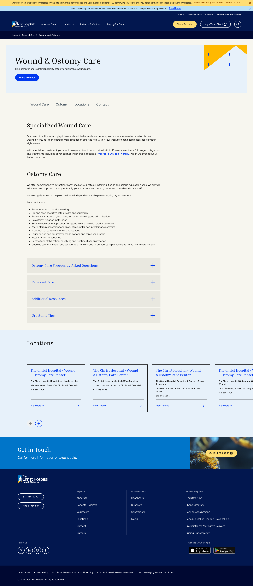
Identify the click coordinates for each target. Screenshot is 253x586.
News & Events (195, 14)
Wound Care (39, 104)
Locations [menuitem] (68, 24)
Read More (175, 8)
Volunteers (83, 512)
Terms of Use (233, 2)
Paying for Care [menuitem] (115, 24)
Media (134, 519)
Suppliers (136, 505)
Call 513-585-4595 (223, 454)
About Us (82, 497)
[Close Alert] (250, 3)
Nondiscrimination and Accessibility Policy (72, 572)
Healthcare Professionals (229, 14)
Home (15, 35)
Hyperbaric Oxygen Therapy (113, 153)
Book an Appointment (198, 512)
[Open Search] (237, 24)
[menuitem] (180, 14)
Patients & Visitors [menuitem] (90, 24)
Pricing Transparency (198, 533)
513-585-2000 (31, 496)
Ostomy (62, 104)
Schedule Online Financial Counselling (207, 519)
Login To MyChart (217, 25)
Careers (209, 14)
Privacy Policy (41, 572)
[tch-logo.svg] (24, 24)
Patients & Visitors (87, 505)
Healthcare (137, 497)
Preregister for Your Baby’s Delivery (205, 526)
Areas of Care (28, 35)
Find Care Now (194, 497)
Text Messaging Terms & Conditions (156, 572)
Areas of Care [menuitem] (48, 24)
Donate (180, 14)
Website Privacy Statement (209, 2)
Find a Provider (185, 24)
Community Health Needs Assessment (116, 572)
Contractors (138, 512)
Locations (82, 104)
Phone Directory (195, 505)
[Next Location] (38, 423)
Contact (102, 104)
